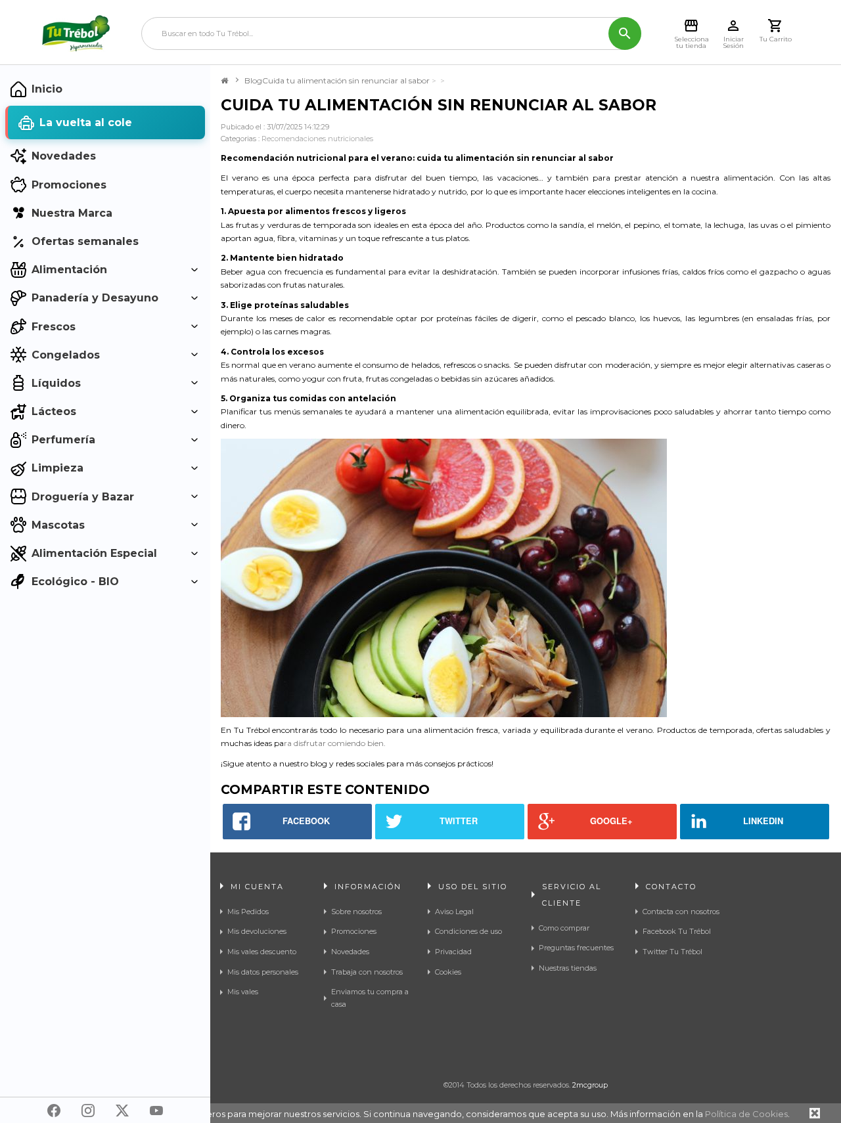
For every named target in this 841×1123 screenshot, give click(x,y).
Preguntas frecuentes (576, 947)
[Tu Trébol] (76, 33)
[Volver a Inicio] (224, 80)
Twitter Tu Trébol (672, 951)
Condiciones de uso (468, 931)
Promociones (353, 931)
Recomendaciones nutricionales (317, 138)
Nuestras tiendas (568, 968)
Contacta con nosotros (681, 911)
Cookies (448, 972)
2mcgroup (590, 1085)
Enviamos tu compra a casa (370, 998)
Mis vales (242, 991)
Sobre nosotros (356, 911)
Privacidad (453, 951)
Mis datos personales (262, 972)
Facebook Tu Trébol (677, 931)
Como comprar (564, 928)
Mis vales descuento (261, 951)
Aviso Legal (454, 911)
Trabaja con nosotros (367, 972)
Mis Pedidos (248, 911)
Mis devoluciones (256, 931)
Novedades (350, 951)
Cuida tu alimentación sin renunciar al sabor (346, 80)
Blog (253, 80)
